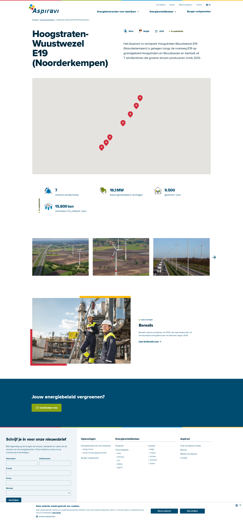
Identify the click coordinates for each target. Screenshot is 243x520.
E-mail (9, 468)
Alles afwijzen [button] (192, 511)
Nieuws (172, 5)
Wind (131, 31)
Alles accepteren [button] (164, 511)
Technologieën (122, 450)
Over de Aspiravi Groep (190, 446)
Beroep (9, 488)
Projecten (119, 446)
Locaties (151, 446)
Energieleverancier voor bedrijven (118, 11)
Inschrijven (14, 500)
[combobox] (236, 505)
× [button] (240, 505)
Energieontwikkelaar (163, 11)
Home (36, 20)
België (146, 31)
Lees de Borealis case (149, 341)
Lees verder (56, 513)
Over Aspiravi (161, 5)
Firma (8, 478)
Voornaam (11, 458)
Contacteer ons (48, 407)
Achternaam (44, 458)
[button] (91, 516)
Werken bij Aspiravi (185, 5)
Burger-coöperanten (199, 11)
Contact (199, 5)
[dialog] (121, 511)
